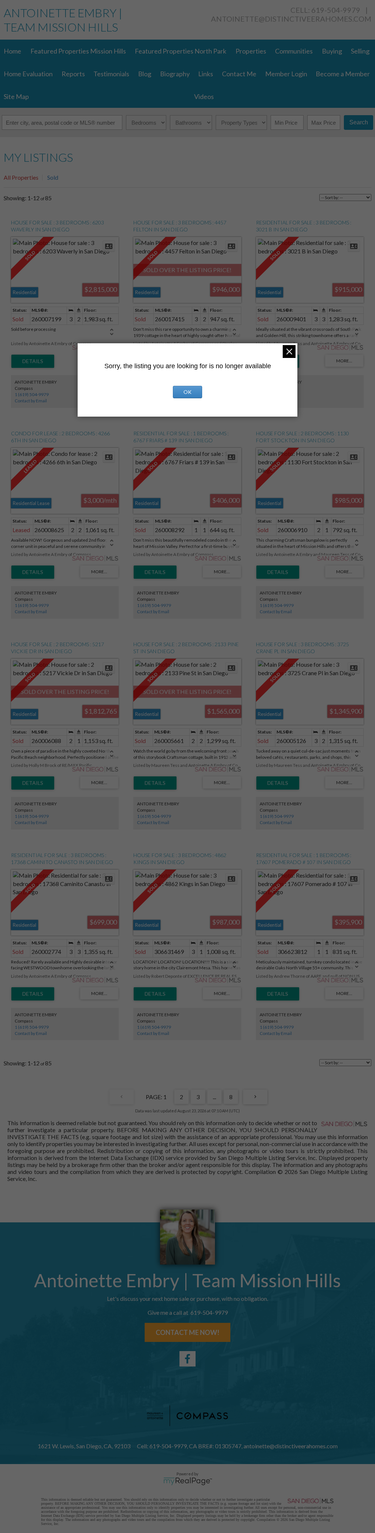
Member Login (286, 74)
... (214, 1096)
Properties (250, 51)
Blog (144, 74)
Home (12, 51)
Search (358, 122)
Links (205, 74)
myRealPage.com (187, 1481)
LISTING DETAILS (32, 361)
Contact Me (239, 74)
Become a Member (343, 74)
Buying (332, 51)
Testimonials (111, 74)
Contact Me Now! (187, 1332)
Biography (175, 74)
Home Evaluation (28, 74)
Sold (52, 177)
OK (187, 392)
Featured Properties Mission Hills (78, 51)
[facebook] (187, 1358)
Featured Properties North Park (180, 51)
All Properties (21, 177)
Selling (360, 51)
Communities (294, 51)
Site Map (16, 96)
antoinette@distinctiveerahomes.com (291, 18)
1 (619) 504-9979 (32, 394)
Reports (73, 74)
